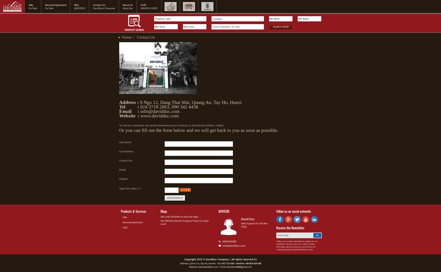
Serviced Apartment (55, 7)
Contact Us (104, 7)
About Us (128, 7)
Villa (33, 7)
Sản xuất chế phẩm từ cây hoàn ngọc (179, 216)
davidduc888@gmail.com (239, 266)
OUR (149, 7)
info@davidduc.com (233, 245)
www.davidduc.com (208, 266)
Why (79, 7)
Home (127, 37)
